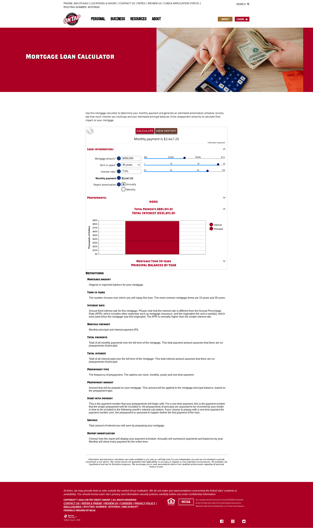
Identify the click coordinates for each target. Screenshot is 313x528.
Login (241, 19)
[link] (72, 517)
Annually (131, 184)
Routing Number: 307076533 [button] (102, 506)
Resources (138, 19)
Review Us (155, 3)
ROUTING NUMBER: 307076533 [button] (81, 7)
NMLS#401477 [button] (130, 506)
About (156, 19)
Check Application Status (181, 3)
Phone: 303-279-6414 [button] (76, 3)
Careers (126, 503)
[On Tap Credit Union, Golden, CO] (72, 19)
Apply (225, 19)
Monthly (130, 189)
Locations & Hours (104, 3)
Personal (98, 19)
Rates (141, 3)
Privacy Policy (145, 503)
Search (241, 4)
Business (118, 19)
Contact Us (127, 3)
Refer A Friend (92, 503)
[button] (156, 149)
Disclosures (72, 506)
